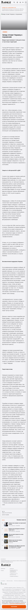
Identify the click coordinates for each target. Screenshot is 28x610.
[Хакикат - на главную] (6, 2)
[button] (25, 2)
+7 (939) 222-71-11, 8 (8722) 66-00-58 (13, 574)
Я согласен (14, 606)
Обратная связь (10, 580)
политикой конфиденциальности (17, 603)
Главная (2, 570)
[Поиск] (14, 2)
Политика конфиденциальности (20, 580)
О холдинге (3, 580)
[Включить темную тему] (17, 2)
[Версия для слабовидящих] (20, 2)
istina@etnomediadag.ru (14, 576)
